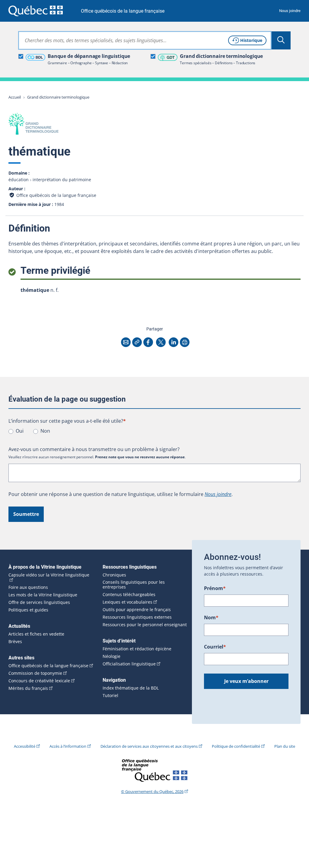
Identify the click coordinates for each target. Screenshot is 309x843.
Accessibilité (24, 746)
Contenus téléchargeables (129, 594)
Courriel (215, 646)
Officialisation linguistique (129, 663)
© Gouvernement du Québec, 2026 (152, 791)
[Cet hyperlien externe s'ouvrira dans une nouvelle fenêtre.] (35, 10)
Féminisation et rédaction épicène (137, 648)
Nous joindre (290, 10)
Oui (20, 431)
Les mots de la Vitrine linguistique (42, 594)
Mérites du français (28, 688)
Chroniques (114, 575)
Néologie (111, 656)
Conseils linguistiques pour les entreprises (134, 584)
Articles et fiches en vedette (36, 634)
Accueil (14, 97)
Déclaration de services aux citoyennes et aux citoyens (149, 746)
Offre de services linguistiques (39, 602)
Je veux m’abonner (246, 681)
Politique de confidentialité (236, 746)
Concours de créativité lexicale (39, 680)
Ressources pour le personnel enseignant (145, 624)
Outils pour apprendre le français (137, 609)
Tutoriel (110, 695)
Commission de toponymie (35, 673)
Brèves (15, 641)
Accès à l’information (67, 746)
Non (45, 431)
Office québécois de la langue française (122, 11)
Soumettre (26, 514)
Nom (211, 617)
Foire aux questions (28, 587)
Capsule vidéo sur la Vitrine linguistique (48, 575)
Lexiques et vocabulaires (127, 602)
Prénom (215, 588)
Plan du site (284, 746)
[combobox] (144, 40)
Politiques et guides (28, 610)
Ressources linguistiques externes (137, 617)
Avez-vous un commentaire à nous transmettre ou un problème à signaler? (94, 449)
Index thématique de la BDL (131, 688)
